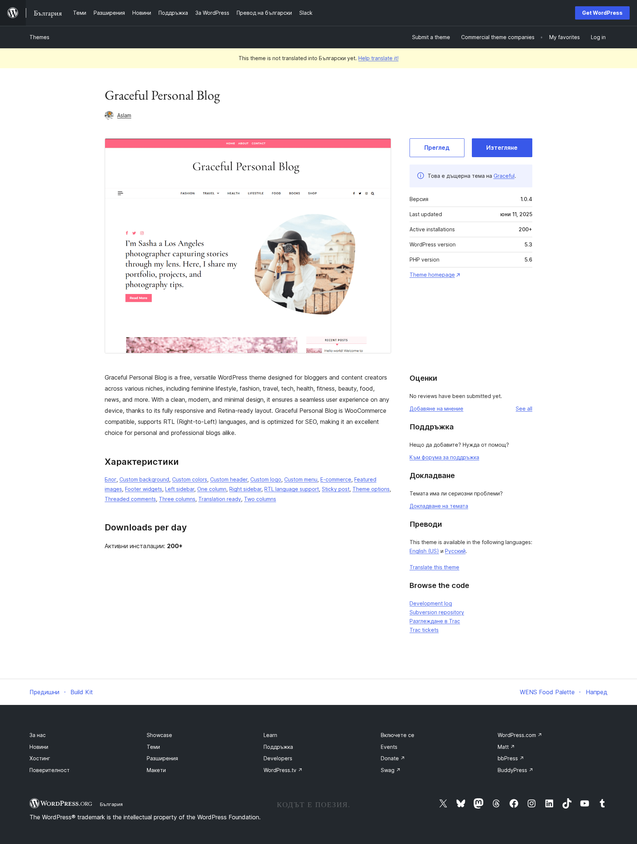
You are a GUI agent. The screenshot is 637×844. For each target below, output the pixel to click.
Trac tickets (424, 630)
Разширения (162, 758)
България (111, 804)
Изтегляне (502, 147)
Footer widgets (143, 489)
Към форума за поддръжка (444, 457)
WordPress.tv (283, 770)
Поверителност (49, 770)
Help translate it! (378, 58)
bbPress (511, 758)
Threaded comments (130, 499)
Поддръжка (278, 747)
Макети (156, 770)
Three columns (177, 499)
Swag (391, 770)
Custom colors (189, 479)
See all (524, 408)
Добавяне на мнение (436, 408)
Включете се (397, 735)
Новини (38, 747)
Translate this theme (434, 567)
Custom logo (265, 479)
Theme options (371, 489)
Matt (506, 747)
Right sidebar (245, 489)
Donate (393, 758)
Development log (431, 603)
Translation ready (219, 499)
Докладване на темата (439, 506)
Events (389, 747)
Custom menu (300, 479)
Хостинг (39, 758)
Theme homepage (432, 274)
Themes (39, 37)
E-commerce (335, 479)
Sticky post (335, 489)
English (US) (424, 551)
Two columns (260, 499)
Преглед (437, 147)
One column (211, 489)
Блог (110, 479)
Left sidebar (179, 489)
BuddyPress (515, 770)
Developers (278, 758)
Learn (270, 735)
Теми (153, 747)
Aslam (124, 115)
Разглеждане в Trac (435, 621)
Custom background (144, 479)
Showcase (159, 735)
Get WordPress (602, 13)
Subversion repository (437, 612)
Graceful (504, 176)
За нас (37, 735)
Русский (455, 551)
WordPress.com (520, 735)
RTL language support (291, 489)
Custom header (228, 479)
